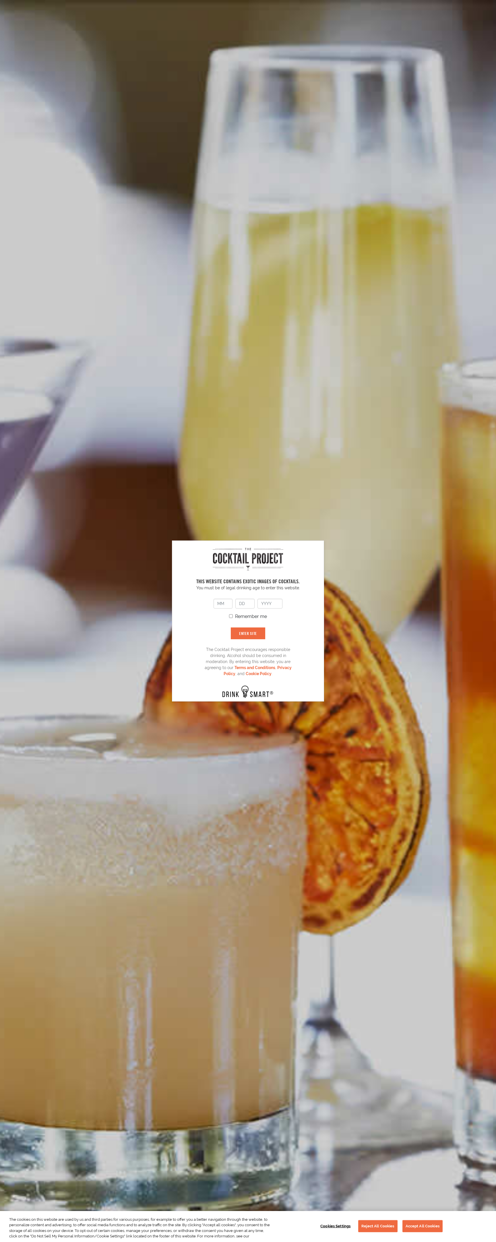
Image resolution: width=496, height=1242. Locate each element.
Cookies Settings (335, 1226)
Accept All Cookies (422, 1226)
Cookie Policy (259, 673)
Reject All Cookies (377, 1226)
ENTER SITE (248, 633)
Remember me (251, 616)
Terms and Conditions (255, 667)
